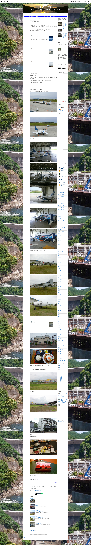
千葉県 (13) (59, 275)
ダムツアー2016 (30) (61, 194)
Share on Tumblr (39, 493)
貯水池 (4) (59, 244)
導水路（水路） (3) (61, 246)
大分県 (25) (59, 334)
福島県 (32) (59, 266)
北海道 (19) (59, 255)
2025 (59, 367)
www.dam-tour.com (32, 44)
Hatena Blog (44, 543)
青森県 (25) (59, 257)
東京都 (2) (59, 277)
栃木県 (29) (59, 270)
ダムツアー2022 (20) (61, 205)
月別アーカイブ (61, 363)
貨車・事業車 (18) (60, 356)
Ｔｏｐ (26, 16)
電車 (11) (59, 351)
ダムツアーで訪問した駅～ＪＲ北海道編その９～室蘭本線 (64, 24)
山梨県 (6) (59, 281)
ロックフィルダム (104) (61, 227)
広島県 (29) (59, 316)
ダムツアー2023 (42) (61, 207)
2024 (59, 369)
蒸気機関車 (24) (60, 340)
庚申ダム (33, 534)
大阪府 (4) (59, 303)
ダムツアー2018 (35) (61, 198)
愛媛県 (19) (59, 321)
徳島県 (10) (59, 323)
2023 (59, 371)
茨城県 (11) (59, 268)
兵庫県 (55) (59, 305)
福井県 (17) (59, 290)
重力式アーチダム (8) (61, 220)
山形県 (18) (59, 264)
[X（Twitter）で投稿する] (36, 494)
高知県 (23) (59, 325)
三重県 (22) (59, 297)
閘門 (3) (59, 238)
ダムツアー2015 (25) (61, 192)
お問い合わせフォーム (61, 421)
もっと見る (59, 39)
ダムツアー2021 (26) (61, 203)
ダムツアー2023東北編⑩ (39, 517)
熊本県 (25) (59, 332)
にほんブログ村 (60, 110)
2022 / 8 (61, 377)
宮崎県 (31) (59, 336)
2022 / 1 (61, 384)
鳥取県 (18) (59, 310)
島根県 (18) (59, 312)
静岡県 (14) (59, 292)
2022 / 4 (61, 381)
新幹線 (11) (59, 353)
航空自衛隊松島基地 (38, 523)
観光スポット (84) (60, 251)
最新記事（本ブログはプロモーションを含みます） (62, 19)
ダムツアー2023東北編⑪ (39, 511)
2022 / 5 (61, 380)
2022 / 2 (61, 383)
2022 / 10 (61, 375)
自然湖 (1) (59, 242)
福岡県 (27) (59, 327)
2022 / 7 (61, 378)
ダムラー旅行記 (45, 7)
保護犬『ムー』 (49, 16)
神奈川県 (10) (60, 279)
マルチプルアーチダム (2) (61, 222)
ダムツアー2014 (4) (61, 190)
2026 (59, 365)
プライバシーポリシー (61, 416)
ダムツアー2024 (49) (61, 209)
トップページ (55, 482)
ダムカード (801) (60, 249)
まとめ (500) (60, 358)
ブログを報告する (49, 543)
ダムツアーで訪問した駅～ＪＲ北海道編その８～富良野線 (64, 35)
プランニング (43, 16)
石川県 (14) (59, 288)
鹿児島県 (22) (60, 338)
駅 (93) (59, 253)
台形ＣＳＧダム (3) (61, 231)
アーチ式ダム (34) (60, 218)
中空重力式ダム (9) (61, 216)
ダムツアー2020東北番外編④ (36, 18)
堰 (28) (59, 233)
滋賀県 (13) (59, 299)
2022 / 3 (61, 382)
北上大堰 (36, 505)
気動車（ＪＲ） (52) (61, 345)
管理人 (54, 16)
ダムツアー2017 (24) (61, 196)
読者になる (88, 3)
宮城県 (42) (59, 262)
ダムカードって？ (31, 16)
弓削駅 (64, 28)
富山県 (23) (59, 286)
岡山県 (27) (59, 314)
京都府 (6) (59, 301)
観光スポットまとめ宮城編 (39, 499)
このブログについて (61, 69)
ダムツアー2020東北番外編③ (41, 534)
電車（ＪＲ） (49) (60, 349)
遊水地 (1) (59, 240)
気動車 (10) (59, 347)
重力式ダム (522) (60, 214)
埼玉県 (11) (59, 273)
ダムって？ (37, 16)
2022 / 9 (61, 376)
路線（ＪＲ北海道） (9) (61, 360)
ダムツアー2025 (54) (61, 211)
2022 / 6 (61, 379)
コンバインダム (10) (61, 229)
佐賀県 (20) (59, 329)
